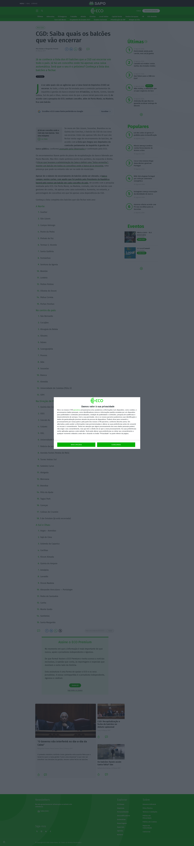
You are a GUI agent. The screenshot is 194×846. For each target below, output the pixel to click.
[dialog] (97, 423)
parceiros (76, 410)
